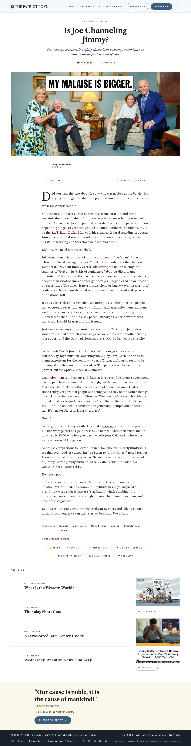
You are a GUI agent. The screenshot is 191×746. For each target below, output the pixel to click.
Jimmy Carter (80, 526)
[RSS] (106, 741)
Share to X (100, 548)
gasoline (63, 530)
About (72, 7)
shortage (108, 426)
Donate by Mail (158, 735)
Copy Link (127, 556)
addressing (100, 267)
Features (86, 7)
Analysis (88, 21)
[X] (89, 741)
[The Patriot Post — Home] (29, 6)
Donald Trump (98, 526)
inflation (115, 526)
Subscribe (161, 6)
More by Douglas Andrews (56, 539)
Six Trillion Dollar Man (67, 232)
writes (90, 351)
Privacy (41, 741)
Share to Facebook (129, 548)
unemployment (132, 526)
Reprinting (72, 741)
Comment (76, 548)
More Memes (146, 668)
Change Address (52, 735)
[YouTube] (100, 741)
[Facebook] (83, 741)
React (54, 548)
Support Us (137, 6)
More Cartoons (149, 611)
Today (117, 338)
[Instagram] (94, 741)
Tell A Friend (174, 735)
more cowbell (80, 249)
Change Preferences (72, 735)
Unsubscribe (90, 735)
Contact (21, 741)
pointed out (90, 223)
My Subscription (109, 7)
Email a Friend (101, 556)
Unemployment (53, 377)
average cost (61, 431)
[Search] (177, 6)
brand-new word (54, 491)
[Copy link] (59, 180)
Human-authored (55, 741)
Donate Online (142, 735)
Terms (32, 741)
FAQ (12, 741)
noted (132, 452)
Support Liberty (53, 720)
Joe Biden (63, 526)
